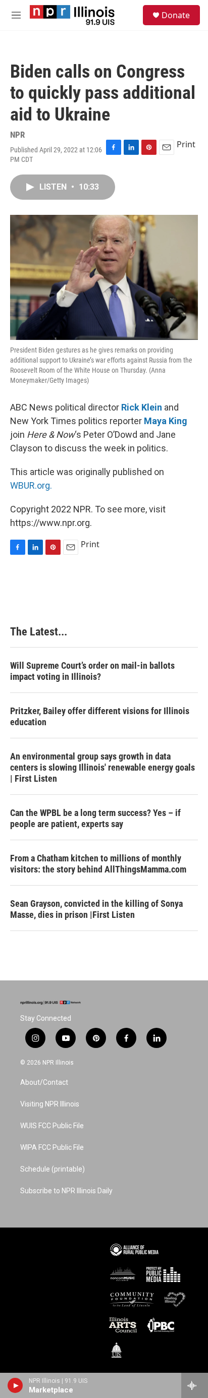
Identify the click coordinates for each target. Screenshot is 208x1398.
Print (186, 144)
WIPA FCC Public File (52, 1147)
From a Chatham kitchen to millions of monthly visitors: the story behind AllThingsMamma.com (98, 864)
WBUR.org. (31, 485)
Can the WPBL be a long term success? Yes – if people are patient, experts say (95, 818)
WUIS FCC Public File (52, 1126)
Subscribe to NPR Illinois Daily (66, 1191)
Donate (176, 15)
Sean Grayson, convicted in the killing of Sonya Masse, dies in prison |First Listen (96, 909)
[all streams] (194, 1385)
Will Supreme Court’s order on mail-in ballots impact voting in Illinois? (92, 671)
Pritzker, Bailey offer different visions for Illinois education (99, 716)
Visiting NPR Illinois (49, 1104)
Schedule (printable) (52, 1169)
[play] (15, 1385)
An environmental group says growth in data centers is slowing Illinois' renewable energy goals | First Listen (102, 767)
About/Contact (44, 1082)
